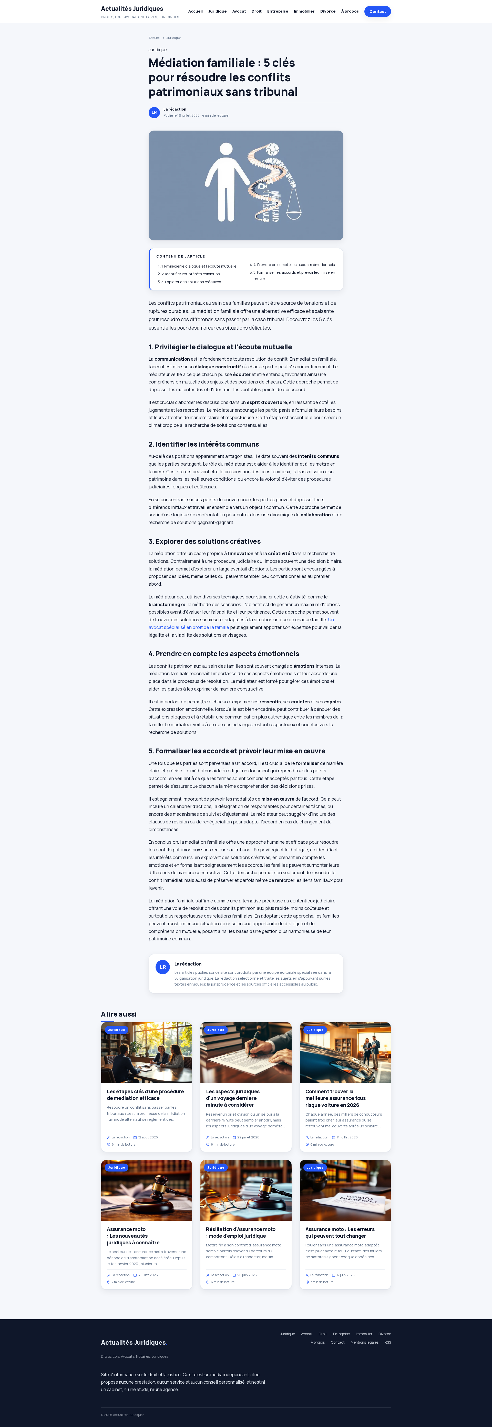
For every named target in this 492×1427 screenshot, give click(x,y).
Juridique (217, 11)
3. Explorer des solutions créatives (191, 281)
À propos (350, 11)
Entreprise (277, 11)
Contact (378, 11)
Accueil (195, 11)
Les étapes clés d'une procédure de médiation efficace (145, 1094)
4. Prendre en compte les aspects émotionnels (294, 264)
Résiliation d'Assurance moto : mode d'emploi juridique (240, 1232)
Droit (257, 11)
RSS (388, 1342)
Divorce (328, 11)
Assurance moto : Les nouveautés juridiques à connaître (133, 1236)
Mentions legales (364, 1342)
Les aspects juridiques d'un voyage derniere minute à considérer (233, 1098)
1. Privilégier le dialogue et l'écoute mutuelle (199, 266)
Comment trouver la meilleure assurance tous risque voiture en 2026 (335, 1098)
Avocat (239, 11)
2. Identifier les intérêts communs (190, 273)
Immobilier (304, 11)
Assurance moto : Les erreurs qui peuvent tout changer (340, 1232)
